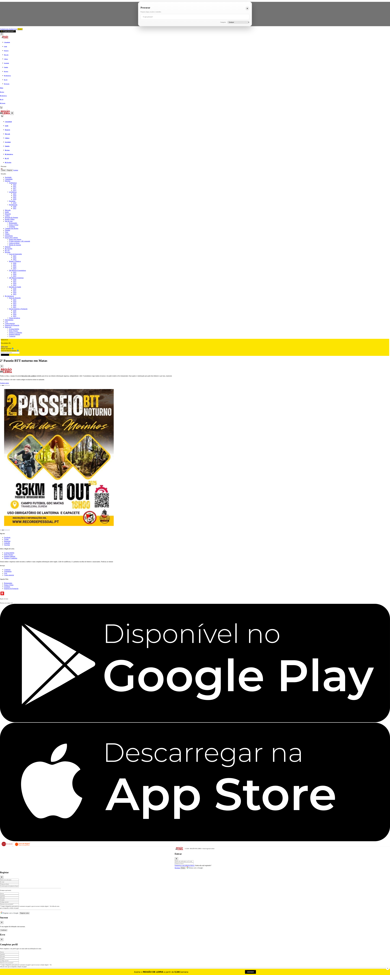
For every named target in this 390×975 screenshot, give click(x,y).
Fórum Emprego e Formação (18, 309)
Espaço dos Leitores (11, 237)
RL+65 (7, 250)
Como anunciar (10, 323)
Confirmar (3, 930)
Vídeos (7, 234)
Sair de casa (8, 221)
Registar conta (24, 913)
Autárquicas (13, 183)
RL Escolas (8, 248)
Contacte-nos (4, 29)
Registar (9, 170)
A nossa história (14, 329)
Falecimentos (9, 320)
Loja (15, 29)
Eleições (7, 181)
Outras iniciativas (14, 318)
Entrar (20, 29)
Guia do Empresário (15, 254)
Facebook (7, 537)
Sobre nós (8, 327)
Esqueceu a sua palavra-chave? (185, 865)
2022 (14, 197)
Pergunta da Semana (11, 217)
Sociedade (8, 177)
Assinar (11, 29)
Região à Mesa (9, 219)
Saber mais (4, 346)
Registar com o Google (10, 913)
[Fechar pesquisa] (247, 8)
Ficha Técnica (13, 331)
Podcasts (7, 247)
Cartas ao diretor (14, 243)
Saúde (7, 212)
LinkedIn (7, 543)
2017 (14, 188)
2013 (14, 190)
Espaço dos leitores (15, 239)
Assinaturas (7, 571)
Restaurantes (13, 223)
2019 (14, 199)
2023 (14, 259)
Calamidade (8, 179)
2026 (14, 206)
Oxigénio (12, 226)
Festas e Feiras (13, 225)
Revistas (7, 252)
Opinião (7, 230)
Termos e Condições (15, 332)
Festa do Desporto (15, 298)
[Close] (1, 366)
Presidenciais (13, 205)
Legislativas (13, 192)
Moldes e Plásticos (15, 261)
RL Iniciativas (9, 296)
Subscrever (5, 355)
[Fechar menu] (12, 113)
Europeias (12, 201)
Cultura (7, 215)
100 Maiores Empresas (16, 278)
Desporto (8, 214)
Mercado (8, 210)
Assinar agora (4, 383)
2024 (14, 195)
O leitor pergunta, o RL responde (19, 241)
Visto (6, 232)
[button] (195, 88)
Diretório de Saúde (15, 287)
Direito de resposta (15, 245)
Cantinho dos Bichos (11, 228)
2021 (14, 186)
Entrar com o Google (195, 868)
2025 (14, 184)
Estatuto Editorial (14, 334)
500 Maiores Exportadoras (17, 270)
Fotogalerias (9, 236)
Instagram (7, 541)
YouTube (7, 545)
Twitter (6, 539)
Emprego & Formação (12, 325)
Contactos (12, 336)
